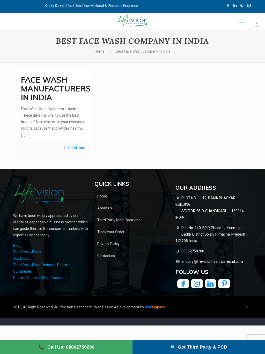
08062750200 (192, 251)
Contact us (106, 256)
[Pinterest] (242, 5)
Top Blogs (21, 258)
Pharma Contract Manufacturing (40, 278)
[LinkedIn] (235, 5)
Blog (16, 245)
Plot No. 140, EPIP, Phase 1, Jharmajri (211, 234)
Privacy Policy (108, 244)
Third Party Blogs (27, 252)
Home (100, 51)
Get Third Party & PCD (199, 347)
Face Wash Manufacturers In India (56, 88)
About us (104, 208)
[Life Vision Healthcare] (132, 21)
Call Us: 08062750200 (66, 347)
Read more (77, 148)
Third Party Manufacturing (119, 220)
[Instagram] (249, 5)
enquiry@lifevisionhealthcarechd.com (212, 261)
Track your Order (110, 232)
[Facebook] (228, 5)
